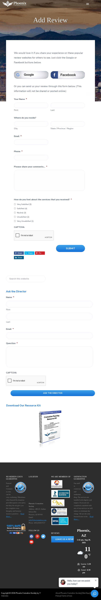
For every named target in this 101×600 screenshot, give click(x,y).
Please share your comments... (30, 166)
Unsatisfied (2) (23, 217)
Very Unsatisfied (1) (25, 221)
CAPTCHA (19, 227)
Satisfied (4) (22, 208)
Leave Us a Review (65, 539)
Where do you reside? (25, 118)
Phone (18, 151)
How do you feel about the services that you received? (43, 199)
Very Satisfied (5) (24, 204)
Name (10, 297)
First (16, 110)
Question (12, 343)
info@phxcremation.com (37, 520)
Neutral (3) (21, 213)
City (16, 128)
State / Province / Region (62, 128)
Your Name (20, 99)
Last (53, 110)
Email (18, 136)
